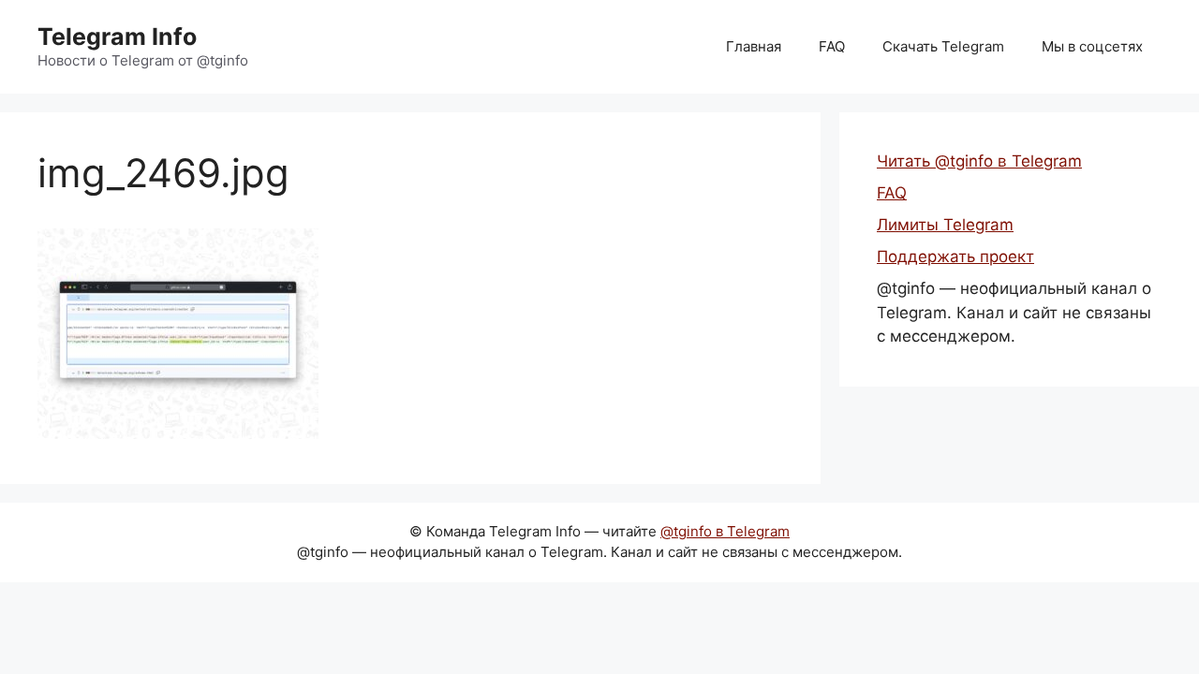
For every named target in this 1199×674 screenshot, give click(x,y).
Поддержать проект (955, 256)
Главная (753, 46)
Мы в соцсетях (1092, 46)
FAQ (832, 46)
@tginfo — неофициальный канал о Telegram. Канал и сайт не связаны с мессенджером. (1014, 312)
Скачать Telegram (943, 46)
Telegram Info (117, 36)
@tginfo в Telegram (725, 531)
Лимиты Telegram (945, 224)
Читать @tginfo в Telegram (979, 161)
